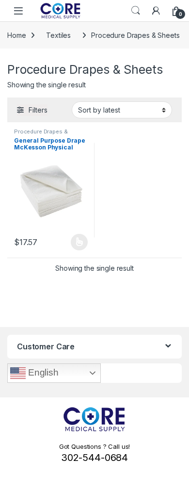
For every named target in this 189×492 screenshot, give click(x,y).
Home (16, 35)
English (42, 372)
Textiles (58, 35)
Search (135, 10)
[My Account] (156, 10)
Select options (76, 242)
